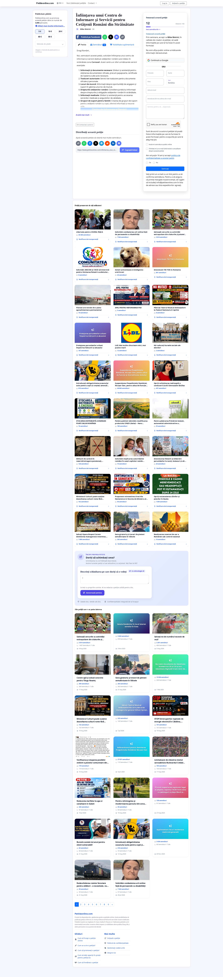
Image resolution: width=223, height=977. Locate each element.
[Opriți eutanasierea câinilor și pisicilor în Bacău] (170, 491)
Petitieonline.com (45, 3)
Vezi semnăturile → (153, 29)
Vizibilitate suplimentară (123, 44)
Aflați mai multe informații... (51, 26)
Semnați (165, 168)
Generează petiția (94, 593)
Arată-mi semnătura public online (160, 144)
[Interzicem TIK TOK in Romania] (170, 263)
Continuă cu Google (159, 60)
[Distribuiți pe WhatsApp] (104, 37)
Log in (164, 3)
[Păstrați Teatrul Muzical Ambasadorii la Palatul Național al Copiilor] (170, 302)
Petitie (83, 44)
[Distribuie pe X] (110, 37)
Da (150, 162)
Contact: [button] (91, 3)
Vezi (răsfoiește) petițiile (76, 3)
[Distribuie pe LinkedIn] (113, 143)
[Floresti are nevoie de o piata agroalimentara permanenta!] (93, 302)
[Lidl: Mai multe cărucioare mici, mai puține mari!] (131, 340)
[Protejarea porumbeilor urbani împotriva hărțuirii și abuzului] (93, 340)
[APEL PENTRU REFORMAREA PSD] (131, 301)
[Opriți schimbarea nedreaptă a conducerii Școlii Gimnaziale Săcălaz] (170, 378)
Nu (157, 162)
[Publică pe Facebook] (89, 143)
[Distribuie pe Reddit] (107, 143)
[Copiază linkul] (122, 37)
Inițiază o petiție (178, 3)
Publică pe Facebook (90, 37)
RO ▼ (61, 3)
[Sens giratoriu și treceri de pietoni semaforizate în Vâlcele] (131, 529)
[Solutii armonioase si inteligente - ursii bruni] (131, 264)
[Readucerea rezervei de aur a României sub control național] (170, 529)
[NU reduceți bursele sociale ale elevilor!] (170, 340)
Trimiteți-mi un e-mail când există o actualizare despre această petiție (165, 150)
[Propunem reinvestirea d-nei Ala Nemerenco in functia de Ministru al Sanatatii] (131, 491)
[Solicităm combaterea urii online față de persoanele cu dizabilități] (131, 226)
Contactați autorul (86, 125)
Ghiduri (78, 933)
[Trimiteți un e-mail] (116, 37)
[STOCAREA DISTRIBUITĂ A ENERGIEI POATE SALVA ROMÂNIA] (93, 415)
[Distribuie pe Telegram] (101, 143)
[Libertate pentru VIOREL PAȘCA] (93, 225)
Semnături (98, 44)
